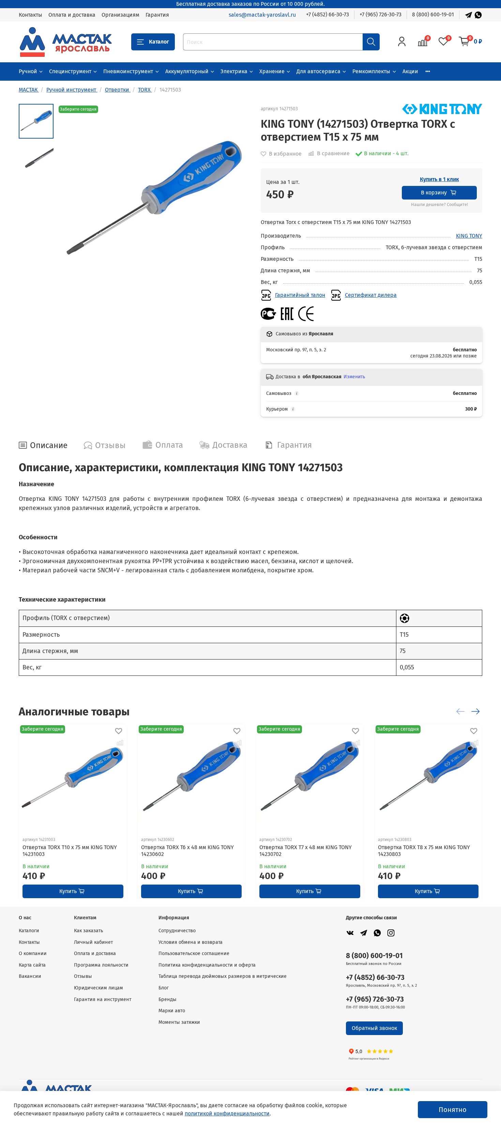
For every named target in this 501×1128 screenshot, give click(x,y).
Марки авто (171, 1011)
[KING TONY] (442, 108)
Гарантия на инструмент (102, 999)
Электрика (234, 71)
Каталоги (29, 931)
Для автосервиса (318, 71)
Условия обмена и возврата (190, 942)
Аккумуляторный (187, 71)
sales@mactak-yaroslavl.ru (262, 15)
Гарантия (157, 15)
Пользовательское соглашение (193, 953)
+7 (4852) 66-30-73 (327, 14)
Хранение (272, 71)
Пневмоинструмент (128, 71)
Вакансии (30, 976)
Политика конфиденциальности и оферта (207, 965)
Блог (163, 988)
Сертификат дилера (371, 295)
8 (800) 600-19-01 (433, 14)
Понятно (453, 1110)
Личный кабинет (93, 942)
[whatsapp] (377, 932)
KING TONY (469, 236)
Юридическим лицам (98, 988)
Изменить (354, 377)
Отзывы (83, 976)
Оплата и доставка (71, 15)
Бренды (167, 999)
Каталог (159, 41)
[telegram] (364, 932)
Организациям (120, 15)
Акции (410, 71)
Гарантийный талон (300, 295)
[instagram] (391, 932)
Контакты (30, 15)
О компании (33, 953)
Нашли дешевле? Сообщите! (439, 204)
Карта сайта (32, 965)
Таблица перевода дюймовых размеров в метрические (222, 976)
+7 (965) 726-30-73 (380, 14)
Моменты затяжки (179, 1022)
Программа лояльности (101, 965)
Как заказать (88, 931)
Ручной (28, 71)
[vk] (350, 932)
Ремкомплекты (371, 71)
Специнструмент (70, 71)
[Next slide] (237, 200)
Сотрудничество (177, 931)
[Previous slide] (70, 200)
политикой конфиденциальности (227, 1113)
